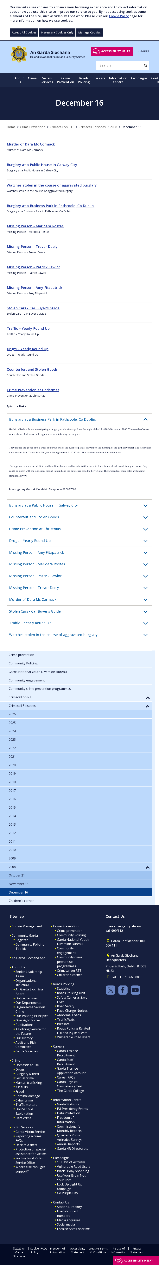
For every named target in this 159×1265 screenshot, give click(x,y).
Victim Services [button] (47, 80)
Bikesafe (63, 1024)
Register (22, 940)
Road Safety (65, 1006)
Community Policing (71, 935)
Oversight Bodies (28, 1020)
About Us (18, 967)
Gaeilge (143, 51)
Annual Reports (68, 1144)
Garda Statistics (68, 1104)
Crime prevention (69, 931)
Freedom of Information (66, 1119)
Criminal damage (28, 1096)
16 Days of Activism (71, 1162)
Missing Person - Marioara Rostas (35, 226)
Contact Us (61, 1202)
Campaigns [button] (139, 78)
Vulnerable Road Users (73, 1037)
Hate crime (23, 1118)
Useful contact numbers (67, 1213)
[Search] (145, 65)
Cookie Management (27, 926)
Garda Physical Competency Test (69, 1084)
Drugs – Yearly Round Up (27, 349)
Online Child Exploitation (24, 1111)
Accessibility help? (115, 51)
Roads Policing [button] (84, 80)
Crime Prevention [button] (65, 80)
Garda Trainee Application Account (71, 1070)
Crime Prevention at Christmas (33, 390)
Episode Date (16, 406)
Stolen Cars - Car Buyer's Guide (33, 308)
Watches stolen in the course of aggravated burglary (52, 185)
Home (11, 127)
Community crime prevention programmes (69, 961)
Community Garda (25, 935)
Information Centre (67, 1100)
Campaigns (61, 1158)
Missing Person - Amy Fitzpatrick (34, 287)
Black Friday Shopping (73, 1171)
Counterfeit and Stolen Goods (32, 369)
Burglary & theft (27, 1074)
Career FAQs (66, 1077)
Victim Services (22, 1127)
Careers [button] (99, 78)
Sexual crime (25, 1078)
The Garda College (70, 1091)
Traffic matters (26, 1104)
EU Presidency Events (72, 1109)
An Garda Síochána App (29, 958)
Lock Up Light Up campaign (69, 1186)
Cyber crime (24, 1100)
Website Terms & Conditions (98, 1250)
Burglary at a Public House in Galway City (42, 164)
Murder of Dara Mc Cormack (31, 144)
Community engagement (66, 950)
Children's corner (69, 975)
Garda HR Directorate (72, 1148)
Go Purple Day (67, 1193)
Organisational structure (26, 982)
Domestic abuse (27, 1065)
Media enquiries (68, 1220)
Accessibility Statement (77, 1250)
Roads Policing (63, 984)
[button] (80, 419)
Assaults (22, 1087)
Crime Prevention (32, 127)
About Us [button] (19, 80)
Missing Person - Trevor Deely (32, 246)
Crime (16, 1060)
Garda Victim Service (30, 1132)
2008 (113, 127)
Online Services (27, 998)
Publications (24, 1025)
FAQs (43, 1248)
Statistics (63, 988)
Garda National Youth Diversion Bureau (73, 941)
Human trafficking (29, 1082)
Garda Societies (27, 1051)
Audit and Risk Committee (26, 1044)
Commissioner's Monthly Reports (69, 1128)
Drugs (20, 1069)
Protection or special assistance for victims (31, 1151)
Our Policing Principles (32, 1016)
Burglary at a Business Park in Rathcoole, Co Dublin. (50, 205)
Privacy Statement (136, 1250)
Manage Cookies (89, 32)
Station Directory (69, 1207)
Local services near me (73, 1229)
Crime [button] (32, 78)
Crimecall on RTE (62, 127)
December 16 (131, 127)
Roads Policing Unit (71, 993)
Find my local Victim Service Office (29, 1160)
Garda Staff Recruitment (66, 1062)
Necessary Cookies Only (57, 32)
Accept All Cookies (24, 32)
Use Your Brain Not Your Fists (71, 1177)
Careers (59, 1046)
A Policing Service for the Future (31, 1031)
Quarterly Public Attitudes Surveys (69, 1137)
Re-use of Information (118, 1250)
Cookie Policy (119, 16)
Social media (66, 1224)
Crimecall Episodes (92, 127)
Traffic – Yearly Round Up (28, 328)
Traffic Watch (66, 1019)
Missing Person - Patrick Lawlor (33, 267)
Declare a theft (26, 1145)
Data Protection (68, 1113)
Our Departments (28, 1003)
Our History (24, 1038)
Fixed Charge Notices (72, 1010)
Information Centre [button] (118, 80)
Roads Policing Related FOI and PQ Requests (73, 1030)
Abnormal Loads (69, 1015)
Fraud (20, 1091)
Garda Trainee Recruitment (67, 1053)
